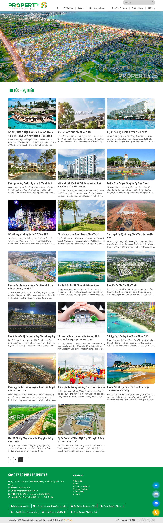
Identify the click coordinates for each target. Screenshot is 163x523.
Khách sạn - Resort (97, 8)
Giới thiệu (68, 8)
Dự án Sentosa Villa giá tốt (113, 506)
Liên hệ (151, 8)
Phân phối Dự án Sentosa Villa (25, 512)
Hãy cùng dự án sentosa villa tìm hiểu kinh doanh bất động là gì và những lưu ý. (78, 337)
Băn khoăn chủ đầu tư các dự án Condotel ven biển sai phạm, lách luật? (30, 286)
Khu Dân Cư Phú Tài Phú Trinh (122, 285)
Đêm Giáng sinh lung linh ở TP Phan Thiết (28, 234)
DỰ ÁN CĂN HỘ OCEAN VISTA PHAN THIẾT (127, 132)
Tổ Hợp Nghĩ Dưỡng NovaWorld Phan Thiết (128, 336)
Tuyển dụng (137, 8)
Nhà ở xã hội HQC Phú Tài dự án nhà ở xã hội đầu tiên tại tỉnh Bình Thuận (79, 184)
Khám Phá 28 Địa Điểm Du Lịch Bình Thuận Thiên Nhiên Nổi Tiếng (128, 388)
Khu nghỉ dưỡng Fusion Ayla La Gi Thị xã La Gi (30, 183)
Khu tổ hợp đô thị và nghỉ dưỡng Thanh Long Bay (31, 336)
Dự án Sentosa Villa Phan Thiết (85, 512)
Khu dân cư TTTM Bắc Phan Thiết (74, 132)
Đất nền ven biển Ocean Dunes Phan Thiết (78, 234)
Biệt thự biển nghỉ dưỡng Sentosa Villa (51, 506)
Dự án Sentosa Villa (20, 506)
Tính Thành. (68, 520)
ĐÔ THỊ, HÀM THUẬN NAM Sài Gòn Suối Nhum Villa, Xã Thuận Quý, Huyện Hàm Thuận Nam (30, 133)
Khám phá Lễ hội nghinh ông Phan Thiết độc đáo (81, 387)
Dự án (81, 8)
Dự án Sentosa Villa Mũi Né (55, 512)
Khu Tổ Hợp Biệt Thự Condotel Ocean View (78, 285)
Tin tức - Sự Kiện (119, 8)
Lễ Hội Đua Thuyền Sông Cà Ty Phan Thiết (127, 183)
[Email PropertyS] (156, 494)
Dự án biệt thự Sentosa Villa (85, 506)
